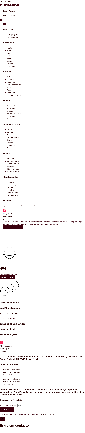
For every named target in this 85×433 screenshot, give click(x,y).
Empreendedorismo (14, 85)
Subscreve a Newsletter (8, 405)
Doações (7, 200)
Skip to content (5, 1)
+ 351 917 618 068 (9, 313)
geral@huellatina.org (10, 308)
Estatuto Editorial (13, 164)
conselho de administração (13, 324)
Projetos (7, 100)
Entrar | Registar (9, 11)
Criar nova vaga (12, 187)
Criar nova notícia (13, 161)
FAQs (9, 77)
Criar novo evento (13, 137)
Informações (11, 82)
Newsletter (10, 158)
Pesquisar (10, 182)
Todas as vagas (12, 185)
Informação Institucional (11, 370)
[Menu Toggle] (1, 20)
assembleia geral (8, 334)
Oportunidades (10, 177)
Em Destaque (11, 108)
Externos (10, 111)
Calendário (10, 132)
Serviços (7, 71)
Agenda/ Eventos (11, 124)
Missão (9, 48)
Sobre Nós (8, 43)
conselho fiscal (7, 329)
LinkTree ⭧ (7, 219)
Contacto (10, 53)
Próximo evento (12, 135)
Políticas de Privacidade (12, 372)
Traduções (10, 79)
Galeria (9, 129)
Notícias (7, 153)
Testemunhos (11, 56)
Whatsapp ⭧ (7, 216)
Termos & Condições (10, 375)
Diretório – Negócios (14, 106)
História (9, 50)
